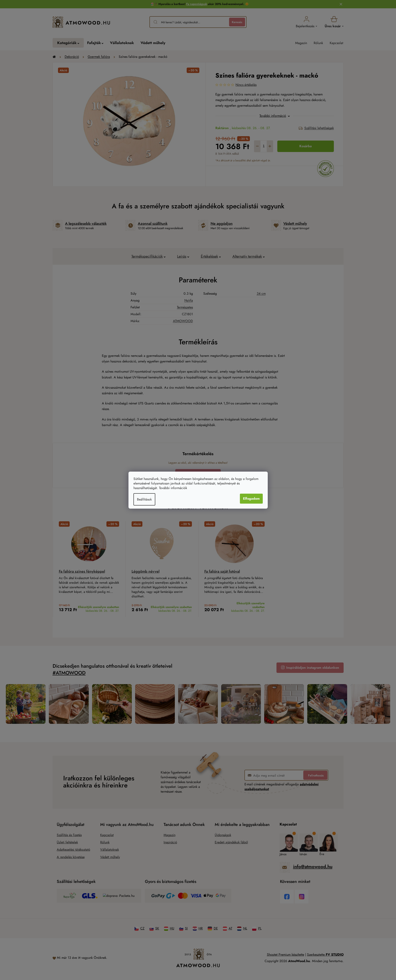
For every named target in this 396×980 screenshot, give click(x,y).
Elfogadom (251, 498)
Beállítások (144, 499)
